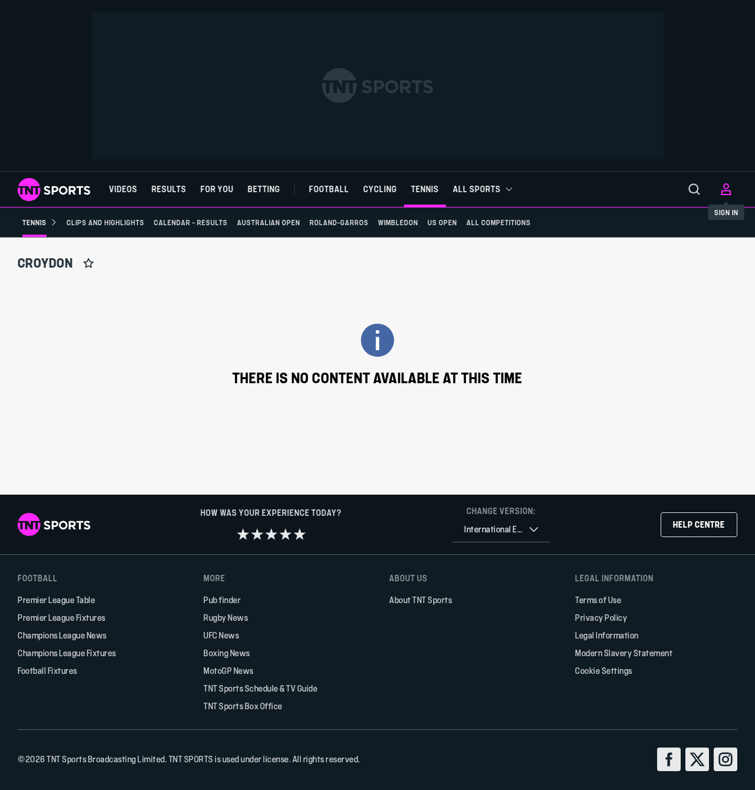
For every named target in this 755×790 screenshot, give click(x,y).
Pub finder (222, 600)
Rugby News (225, 618)
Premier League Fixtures (62, 618)
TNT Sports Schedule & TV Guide (260, 688)
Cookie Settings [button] (603, 671)
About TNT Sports (420, 600)
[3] (271, 534)
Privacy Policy (601, 618)
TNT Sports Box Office (243, 706)
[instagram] (725, 759)
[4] (285, 534)
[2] (257, 534)
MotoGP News (228, 671)
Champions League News (62, 635)
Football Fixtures (47, 671)
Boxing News (226, 653)
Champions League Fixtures (67, 653)
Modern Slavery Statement (623, 653)
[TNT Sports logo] (54, 189)
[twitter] (697, 759)
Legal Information (607, 635)
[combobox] (501, 529)
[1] (243, 534)
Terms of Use (598, 600)
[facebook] (669, 759)
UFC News (221, 635)
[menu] (694, 189)
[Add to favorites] (88, 263)
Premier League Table (56, 600)
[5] (300, 534)
